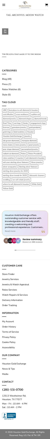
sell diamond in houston (35, 158)
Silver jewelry (36, 162)
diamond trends (40, 119)
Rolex (23, 153)
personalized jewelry (30, 149)
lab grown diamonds (11, 140)
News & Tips (8, 368)
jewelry (28, 136)
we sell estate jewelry (21, 180)
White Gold (36, 184)
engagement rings (38, 123)
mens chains (8, 145)
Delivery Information (12, 300)
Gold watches (19, 132)
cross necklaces (22, 114)
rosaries (20, 158)
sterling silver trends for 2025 (15, 175)
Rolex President (34, 153)
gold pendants (34, 127)
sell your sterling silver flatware (15, 162)
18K (4, 110)
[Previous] (6, 24)
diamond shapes (25, 119)
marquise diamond (29, 140)
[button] (3, 4)
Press (5, 84)
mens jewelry (20, 145)
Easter (25, 123)
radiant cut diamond (10, 153)
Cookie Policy (8, 342)
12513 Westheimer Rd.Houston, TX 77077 (14, 397)
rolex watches (8, 158)
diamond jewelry (9, 119)
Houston (30, 132)
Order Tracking (9, 305)
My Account (8, 321)
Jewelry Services (10, 279)
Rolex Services (9, 289)
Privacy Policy (9, 337)
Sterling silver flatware (28, 167)
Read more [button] (10, 231)
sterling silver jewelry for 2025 (15, 171)
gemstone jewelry (19, 127)
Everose (6, 127)
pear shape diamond (11, 149)
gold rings (7, 132)
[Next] (43, 24)
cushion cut (35, 114)
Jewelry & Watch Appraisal (15, 284)
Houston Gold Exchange (12, 136)
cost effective (8, 114)
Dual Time (7, 123)
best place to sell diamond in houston (23, 110)
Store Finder (8, 274)
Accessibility (8, 347)
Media (5, 374)
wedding (6, 180)
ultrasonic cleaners (36, 175)
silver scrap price (9, 167)
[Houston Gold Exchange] (25, 5)
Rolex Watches (9, 89)
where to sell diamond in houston (16, 184)
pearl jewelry (34, 145)
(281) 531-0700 (12, 390)
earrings (17, 123)
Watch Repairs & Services (15, 294)
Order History (9, 326)
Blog (4, 79)
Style (4, 94)
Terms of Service (10, 331)
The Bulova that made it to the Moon (21, 54)
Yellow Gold (8, 188)
